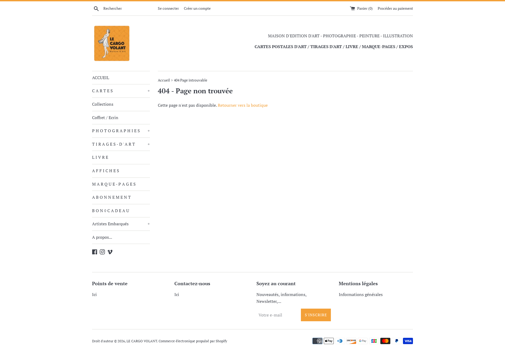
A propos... (102, 237)
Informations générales (361, 294)
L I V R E (100, 157)
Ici (94, 294)
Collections (102, 104)
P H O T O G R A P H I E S (121, 131)
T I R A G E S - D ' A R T (121, 144)
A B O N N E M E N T (111, 197)
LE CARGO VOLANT (142, 341)
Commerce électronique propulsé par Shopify (193, 341)
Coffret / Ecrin (105, 117)
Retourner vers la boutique (243, 105)
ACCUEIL (100, 77)
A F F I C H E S (105, 171)
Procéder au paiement (395, 8)
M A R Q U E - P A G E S (114, 184)
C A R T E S (121, 91)
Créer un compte (197, 8)
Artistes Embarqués (121, 224)
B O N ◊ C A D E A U (110, 210)
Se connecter (168, 8)
